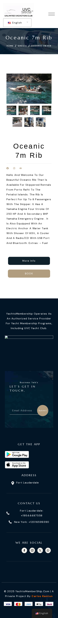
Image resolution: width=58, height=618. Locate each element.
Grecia (22, 46)
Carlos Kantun (42, 596)
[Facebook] (7, 168)
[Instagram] (14, 168)
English (16, 22)
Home (10, 46)
